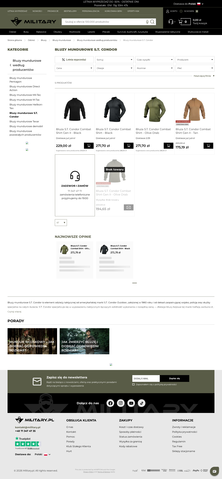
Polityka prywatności (184, 431)
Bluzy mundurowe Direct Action (25, 88)
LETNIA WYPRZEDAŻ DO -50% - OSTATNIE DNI (111, 1)
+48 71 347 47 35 (25, 431)
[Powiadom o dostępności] (129, 207)
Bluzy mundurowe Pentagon (21, 80)
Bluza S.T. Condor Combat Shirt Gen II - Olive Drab (113, 192)
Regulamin (179, 441)
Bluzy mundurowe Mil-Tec (25, 95)
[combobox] (109, 21)
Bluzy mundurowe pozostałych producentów (25, 133)
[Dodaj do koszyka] (89, 146)
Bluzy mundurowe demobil (26, 126)
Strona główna (15, 40)
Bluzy (44, 40)
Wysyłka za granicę (130, 441)
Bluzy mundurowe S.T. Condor (24, 115)
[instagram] (121, 403)
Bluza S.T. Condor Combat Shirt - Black (113, 131)
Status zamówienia (130, 436)
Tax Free (177, 446)
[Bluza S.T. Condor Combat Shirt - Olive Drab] (154, 109)
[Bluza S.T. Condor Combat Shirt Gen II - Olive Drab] (115, 171)
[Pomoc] (171, 23)
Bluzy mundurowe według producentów (97, 40)
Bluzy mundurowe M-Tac (25, 99)
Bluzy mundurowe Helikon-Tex (26, 106)
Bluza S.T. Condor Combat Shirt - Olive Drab (153, 131)
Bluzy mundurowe (62, 40)
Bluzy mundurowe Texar (24, 121)
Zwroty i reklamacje (184, 427)
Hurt (69, 451)
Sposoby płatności (130, 431)
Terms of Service (104, 472)
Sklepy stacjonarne (183, 451)
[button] (214, 471)
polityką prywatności (166, 384)
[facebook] (110, 403)
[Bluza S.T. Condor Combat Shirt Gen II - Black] (75, 109)
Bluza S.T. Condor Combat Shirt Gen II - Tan (193, 131)
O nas (69, 427)
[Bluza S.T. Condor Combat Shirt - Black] (115, 109)
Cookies (177, 436)
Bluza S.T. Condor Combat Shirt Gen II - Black (73, 131)
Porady (70, 441)
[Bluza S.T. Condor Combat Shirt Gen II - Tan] (194, 109)
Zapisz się (174, 378)
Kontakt (71, 431)
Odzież (31, 40)
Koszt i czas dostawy (131, 427)
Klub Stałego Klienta (78, 446)
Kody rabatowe (128, 446)
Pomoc (70, 436)
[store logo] (33, 22)
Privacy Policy (88, 472)
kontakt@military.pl (27, 427)
